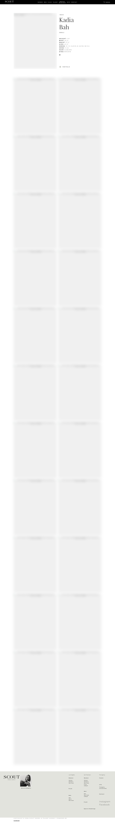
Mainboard (17, 820)
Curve (85, 784)
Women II (71, 781)
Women (40, 2)
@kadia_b (61, 32)
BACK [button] (61, 14)
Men (45, 2)
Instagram (108, 2)
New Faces (71, 783)
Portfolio (64, 67)
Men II (70, 799)
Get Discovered (102, 788)
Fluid (50, 2)
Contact (74, 2)
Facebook (104, 804)
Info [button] (68, 2)
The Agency (102, 787)
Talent (55, 2)
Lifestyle (86, 785)
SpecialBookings (62, 2)
